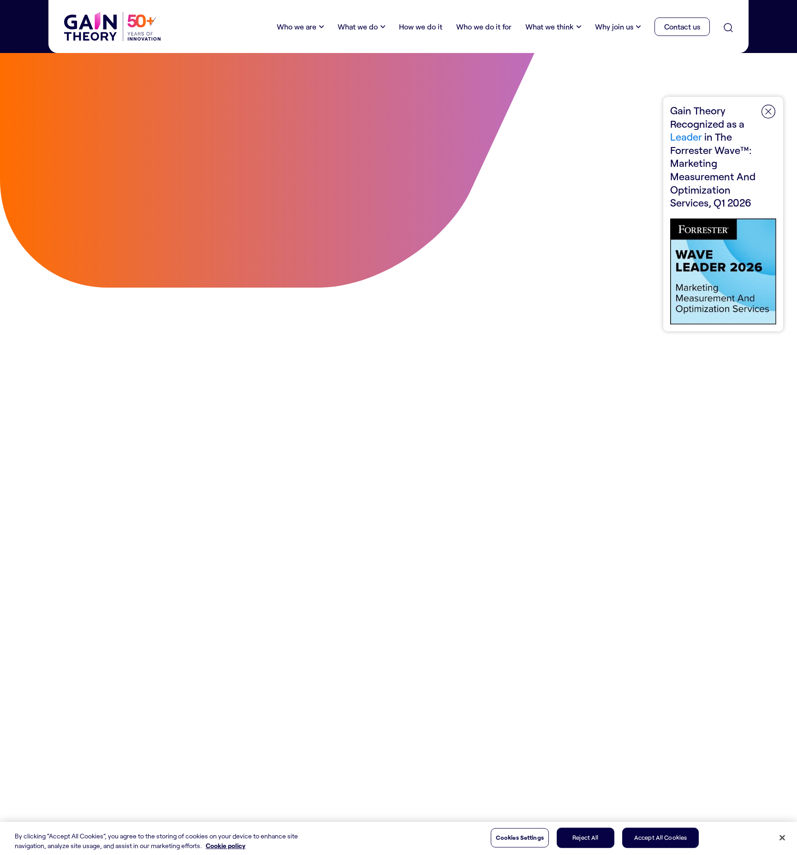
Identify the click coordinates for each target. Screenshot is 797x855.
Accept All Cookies (660, 837)
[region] (398, 838)
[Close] (782, 838)
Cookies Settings (520, 837)
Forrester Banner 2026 (723, 214)
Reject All (585, 837)
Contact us (682, 26)
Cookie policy (225, 845)
